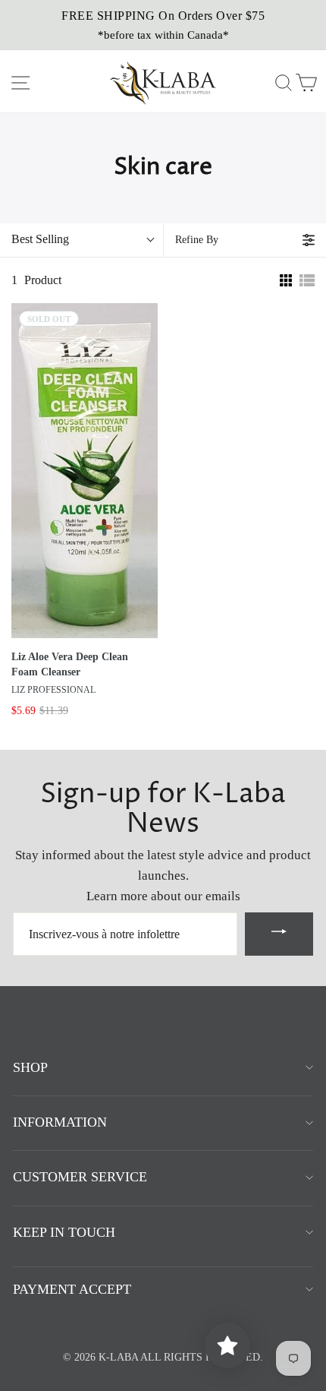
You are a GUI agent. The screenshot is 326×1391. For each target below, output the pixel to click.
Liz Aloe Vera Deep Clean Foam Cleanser (69, 664)
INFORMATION (60, 1122)
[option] (163, 25)
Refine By (196, 239)
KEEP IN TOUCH (64, 1232)
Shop (30, 1067)
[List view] (307, 280)
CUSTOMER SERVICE (80, 1176)
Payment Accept (72, 1289)
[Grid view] (284, 280)
